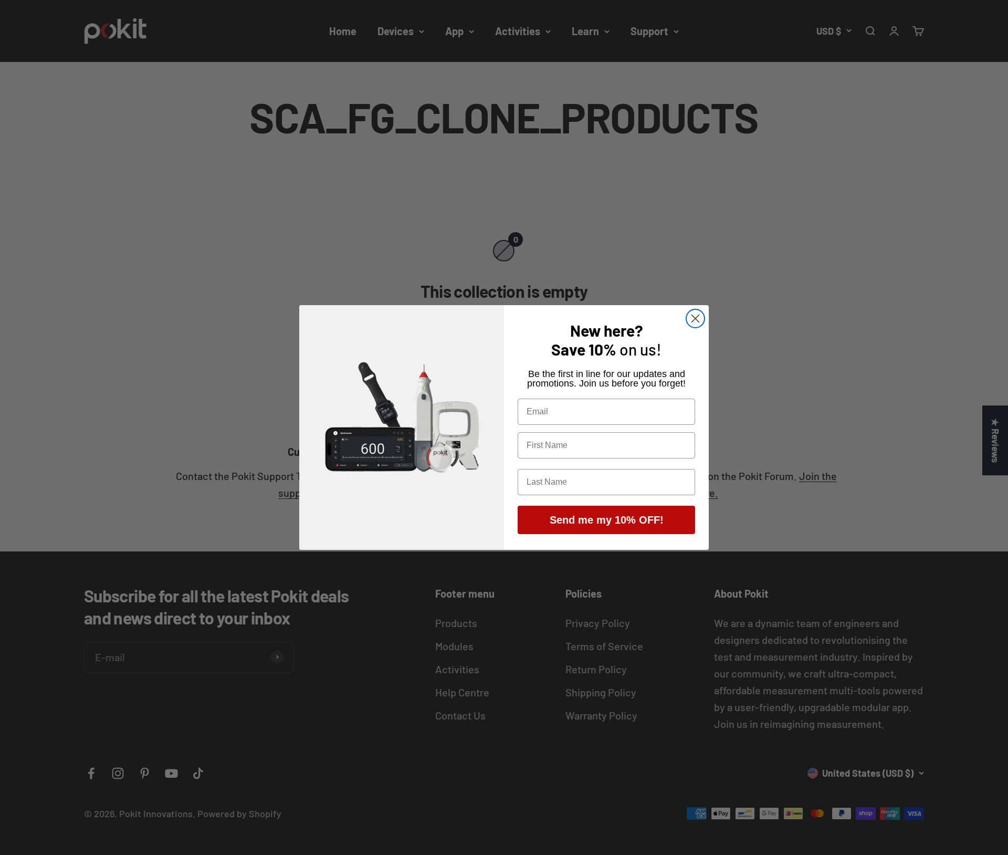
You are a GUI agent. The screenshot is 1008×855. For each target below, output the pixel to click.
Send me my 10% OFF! (607, 520)
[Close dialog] (695, 318)
